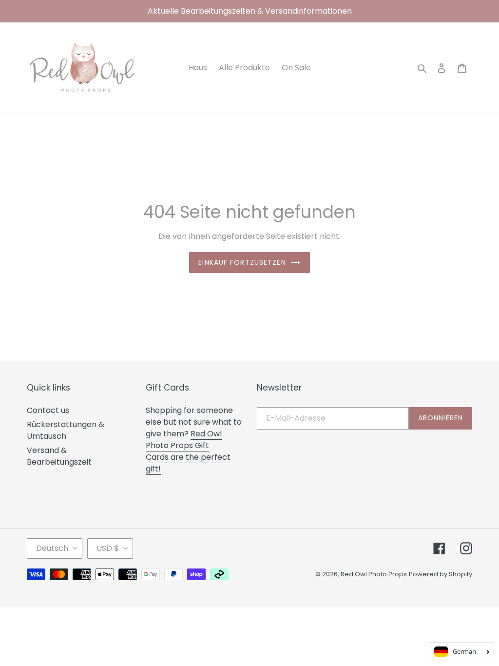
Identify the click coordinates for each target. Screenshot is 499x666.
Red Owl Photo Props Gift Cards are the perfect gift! (188, 451)
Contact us (48, 410)
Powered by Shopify (440, 574)
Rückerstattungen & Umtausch (65, 430)
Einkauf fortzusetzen (242, 262)
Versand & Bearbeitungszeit (59, 456)
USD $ (107, 548)
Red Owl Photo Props (374, 574)
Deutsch (52, 548)
